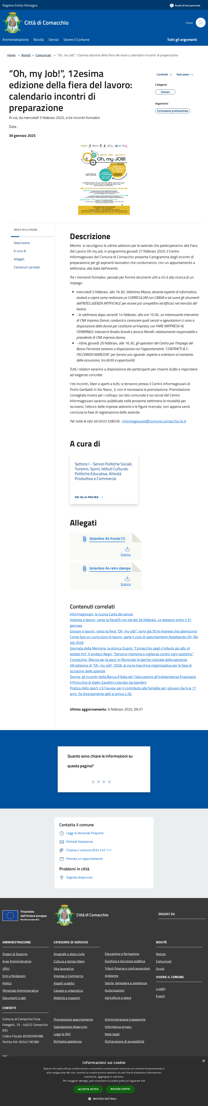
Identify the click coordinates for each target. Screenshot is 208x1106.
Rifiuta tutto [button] (120, 1089)
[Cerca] (201, 22)
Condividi (162, 74)
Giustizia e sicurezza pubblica (125, 961)
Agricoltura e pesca (118, 997)
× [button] (203, 1060)
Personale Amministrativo (20, 990)
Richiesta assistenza (68, 1041)
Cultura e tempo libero (69, 961)
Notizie (161, 953)
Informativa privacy (118, 1026)
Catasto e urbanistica (68, 990)
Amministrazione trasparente (125, 1019)
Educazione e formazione (122, 953)
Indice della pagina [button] (25, 230)
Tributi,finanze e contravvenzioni (127, 968)
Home (11, 55)
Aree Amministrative (16, 961)
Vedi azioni (183, 74)
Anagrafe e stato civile (69, 953)
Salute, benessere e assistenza (126, 983)
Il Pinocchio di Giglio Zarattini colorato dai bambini (108, 682)
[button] (104, 1098)
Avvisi (160, 968)
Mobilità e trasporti (67, 997)
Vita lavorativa (64, 968)
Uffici (6, 968)
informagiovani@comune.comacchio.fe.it (154, 421)
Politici (7, 983)
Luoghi (160, 988)
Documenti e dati (14, 997)
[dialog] (104, 1081)
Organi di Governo (14, 953)
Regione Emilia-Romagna (19, 5)
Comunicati (43, 55)
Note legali (112, 1034)
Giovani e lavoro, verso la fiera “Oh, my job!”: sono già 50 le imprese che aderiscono (133, 631)
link (143, 1080)
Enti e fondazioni (14, 975)
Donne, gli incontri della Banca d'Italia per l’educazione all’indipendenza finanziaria (133, 676)
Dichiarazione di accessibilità (124, 1041)
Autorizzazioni (115, 990)
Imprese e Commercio (68, 975)
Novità (25, 55)
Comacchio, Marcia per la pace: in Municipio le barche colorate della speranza (128, 659)
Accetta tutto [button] (88, 1089)
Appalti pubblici (64, 983)
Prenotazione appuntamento (73, 1019)
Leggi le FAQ (62, 1034)
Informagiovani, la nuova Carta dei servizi (101, 614)
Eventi (160, 996)
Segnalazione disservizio (70, 1026)
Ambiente (111, 975)
